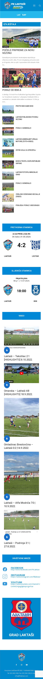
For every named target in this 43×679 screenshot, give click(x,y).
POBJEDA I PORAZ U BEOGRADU (27, 205)
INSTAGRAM (18, 575)
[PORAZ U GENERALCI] (8, 131)
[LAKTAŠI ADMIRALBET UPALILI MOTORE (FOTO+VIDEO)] (8, 142)
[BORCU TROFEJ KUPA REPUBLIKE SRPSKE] (8, 164)
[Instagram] (21, 665)
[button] (39, 5)
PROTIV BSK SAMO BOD (24, 106)
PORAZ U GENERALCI (23, 128)
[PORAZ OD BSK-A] (21, 78)
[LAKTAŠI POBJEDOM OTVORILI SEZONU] (8, 120)
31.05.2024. (25, 237)
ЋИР (24, 15)
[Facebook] (16, 665)
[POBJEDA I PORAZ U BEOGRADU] (8, 209)
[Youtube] (27, 665)
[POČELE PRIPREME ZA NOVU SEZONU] (21, 38)
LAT (19, 15)
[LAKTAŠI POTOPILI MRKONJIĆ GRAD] (8, 176)
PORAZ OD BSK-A (11, 90)
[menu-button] (34, 5)
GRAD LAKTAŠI (21, 635)
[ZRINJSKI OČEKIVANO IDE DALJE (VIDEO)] (8, 198)
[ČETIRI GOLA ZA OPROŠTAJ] (8, 153)
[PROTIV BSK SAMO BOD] (8, 109)
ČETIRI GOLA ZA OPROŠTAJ (26, 150)
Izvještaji (5, 47)
